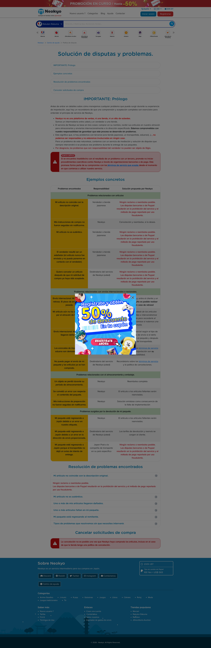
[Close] (133, 297)
